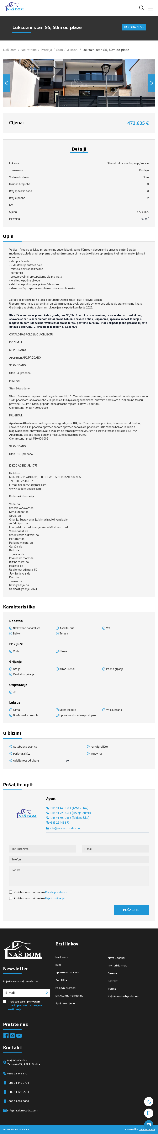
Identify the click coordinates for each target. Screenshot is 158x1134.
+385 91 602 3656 (60, 817)
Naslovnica (61, 957)
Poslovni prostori (65, 987)
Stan (59, 50)
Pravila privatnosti (56, 892)
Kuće (58, 964)
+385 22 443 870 (59, 822)
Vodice (112, 988)
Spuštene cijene (65, 1003)
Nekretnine (29, 50)
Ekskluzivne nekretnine (69, 995)
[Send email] (148, 1124)
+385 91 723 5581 (60, 813)
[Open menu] (150, 8)
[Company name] (14, 8)
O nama (112, 973)
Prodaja (46, 50)
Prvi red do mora (117, 965)
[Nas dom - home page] (22, 950)
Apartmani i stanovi (67, 972)
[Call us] (148, 1101)
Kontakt (113, 980)
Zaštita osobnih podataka (123, 996)
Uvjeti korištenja (55, 898)
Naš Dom (10, 50)
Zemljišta (61, 980)
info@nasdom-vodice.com (66, 828)
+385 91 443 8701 (60, 808)
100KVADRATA (147, 1129)
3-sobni (72, 50)
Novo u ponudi (116, 957)
